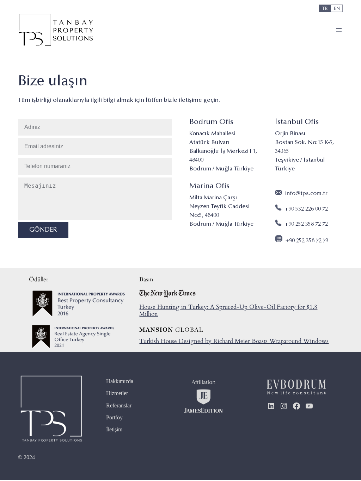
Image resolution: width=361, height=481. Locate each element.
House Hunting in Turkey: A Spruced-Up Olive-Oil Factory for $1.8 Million (228, 310)
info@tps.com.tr (306, 193)
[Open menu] (339, 30)
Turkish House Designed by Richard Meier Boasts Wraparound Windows (234, 341)
